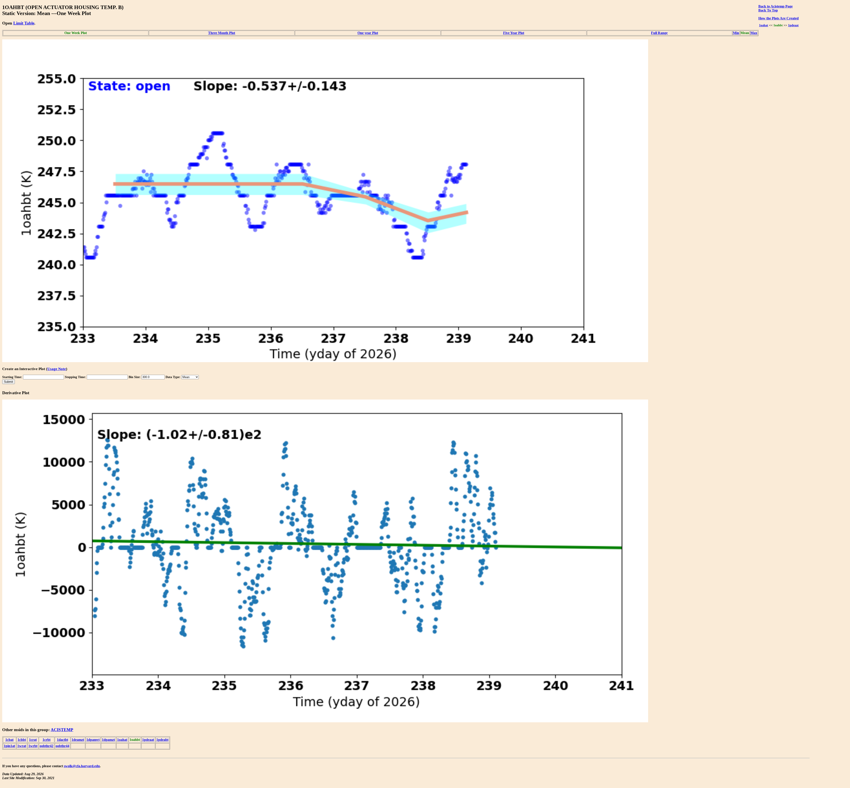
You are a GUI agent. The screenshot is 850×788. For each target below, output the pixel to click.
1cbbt (21, 740)
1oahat (763, 25)
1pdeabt (162, 740)
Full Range (659, 33)
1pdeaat (793, 25)
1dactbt (62, 740)
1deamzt (77, 740)
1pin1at (9, 746)
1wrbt (32, 746)
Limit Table (23, 23)
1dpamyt (93, 740)
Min (736, 33)
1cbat (9, 740)
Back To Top (768, 10)
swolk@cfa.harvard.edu (82, 766)
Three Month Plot (221, 33)
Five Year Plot (513, 33)
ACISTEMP (62, 729)
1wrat (21, 746)
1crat (33, 740)
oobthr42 (46, 746)
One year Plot (367, 33)
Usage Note (56, 369)
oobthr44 (62, 746)
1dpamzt (108, 740)
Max (753, 33)
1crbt (46, 740)
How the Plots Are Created (778, 18)
